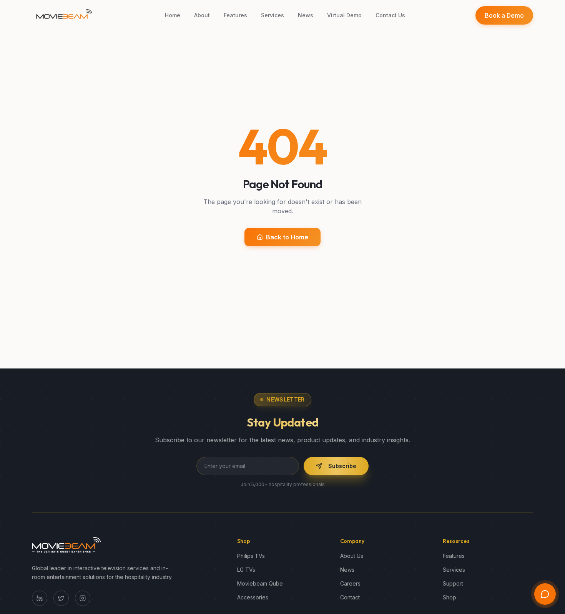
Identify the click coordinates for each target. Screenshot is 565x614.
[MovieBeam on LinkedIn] (39, 598)
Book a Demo (504, 15)
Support (453, 583)
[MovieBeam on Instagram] (82, 598)
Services (454, 569)
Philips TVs (251, 556)
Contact (350, 597)
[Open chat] (545, 594)
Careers (350, 583)
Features (454, 556)
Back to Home (287, 237)
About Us (351, 556)
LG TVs (246, 569)
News (347, 569)
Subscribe (342, 466)
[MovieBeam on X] (61, 598)
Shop (449, 597)
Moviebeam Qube (260, 583)
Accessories (252, 597)
